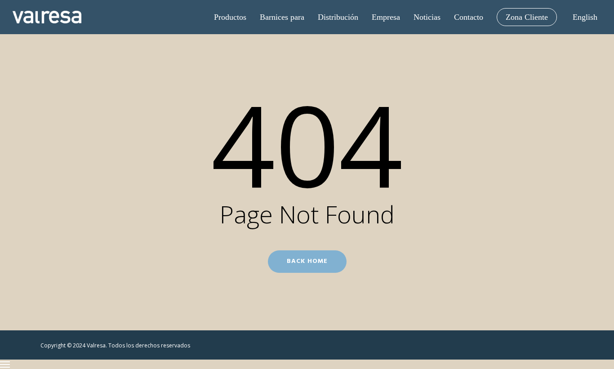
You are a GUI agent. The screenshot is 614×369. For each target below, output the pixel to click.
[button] (307, 364)
